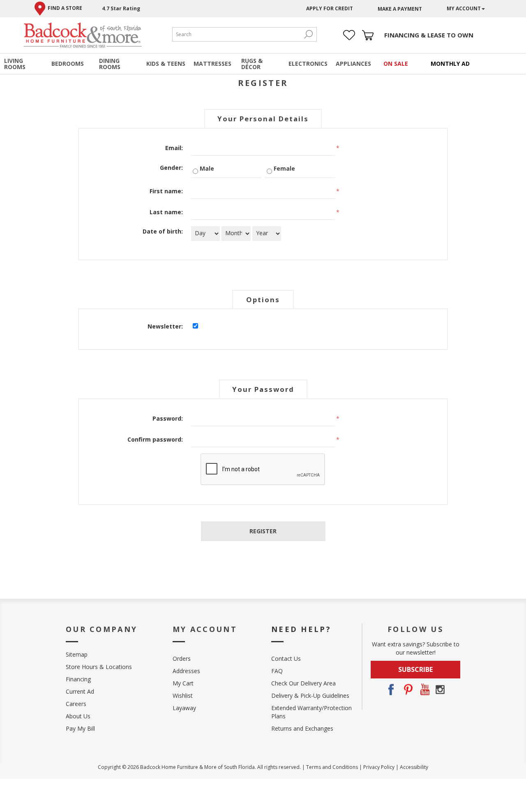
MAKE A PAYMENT (400, 8)
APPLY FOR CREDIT (329, 8)
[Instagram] (440, 689)
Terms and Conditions (332, 767)
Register (263, 531)
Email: (174, 148)
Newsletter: (165, 326)
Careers (76, 704)
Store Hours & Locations (99, 667)
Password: (167, 418)
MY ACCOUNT (464, 8)
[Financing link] (429, 35)
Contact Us (286, 658)
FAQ (277, 671)
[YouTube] (423, 689)
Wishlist (183, 695)
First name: (166, 191)
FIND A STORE (65, 8)
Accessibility (414, 767)
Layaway (184, 708)
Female (284, 168)
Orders (182, 658)
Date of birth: (163, 231)
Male (207, 168)
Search (308, 34)
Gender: (171, 167)
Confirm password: (155, 439)
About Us (78, 716)
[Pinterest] (407, 689)
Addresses (186, 671)
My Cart (183, 683)
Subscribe (415, 669)
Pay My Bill (80, 728)
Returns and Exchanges (302, 728)
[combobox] (236, 34)
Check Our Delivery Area (303, 683)
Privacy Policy (378, 767)
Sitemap (77, 654)
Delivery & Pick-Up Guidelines (310, 695)
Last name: (166, 212)
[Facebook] (391, 689)
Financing (78, 679)
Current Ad (80, 691)
